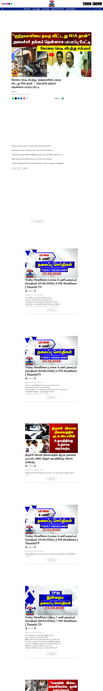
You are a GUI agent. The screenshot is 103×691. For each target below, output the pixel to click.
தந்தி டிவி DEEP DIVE (58, 9)
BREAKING (27, 9)
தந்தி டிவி (14, 91)
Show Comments (38, 221)
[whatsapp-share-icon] (13, 99)
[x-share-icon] (16, 99)
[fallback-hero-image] (51, 263)
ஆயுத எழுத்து (36, 9)
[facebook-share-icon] (18, 99)
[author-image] (26, 291)
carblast (25, 168)
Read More (51, 310)
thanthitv (30, 291)
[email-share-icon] (24, 99)
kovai (14, 168)
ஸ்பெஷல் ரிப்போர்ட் (71, 9)
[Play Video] (51, 54)
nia (19, 168)
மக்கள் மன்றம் (45, 9)
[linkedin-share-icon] (21, 99)
